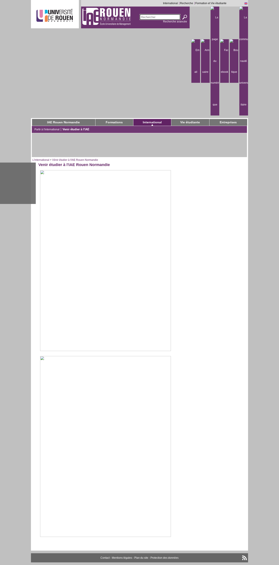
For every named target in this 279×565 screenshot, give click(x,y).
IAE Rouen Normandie (63, 122)
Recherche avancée (175, 21)
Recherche (186, 3)
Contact (105, 557)
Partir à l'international (47, 129)
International (170, 3)
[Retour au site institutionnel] (54, 15)
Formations (114, 122)
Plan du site (141, 557)
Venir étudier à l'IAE (76, 129)
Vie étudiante (190, 122)
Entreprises (228, 122)
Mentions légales (122, 557)
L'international (40, 159)
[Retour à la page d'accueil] (106, 16)
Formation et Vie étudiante (210, 3)
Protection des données (164, 557)
